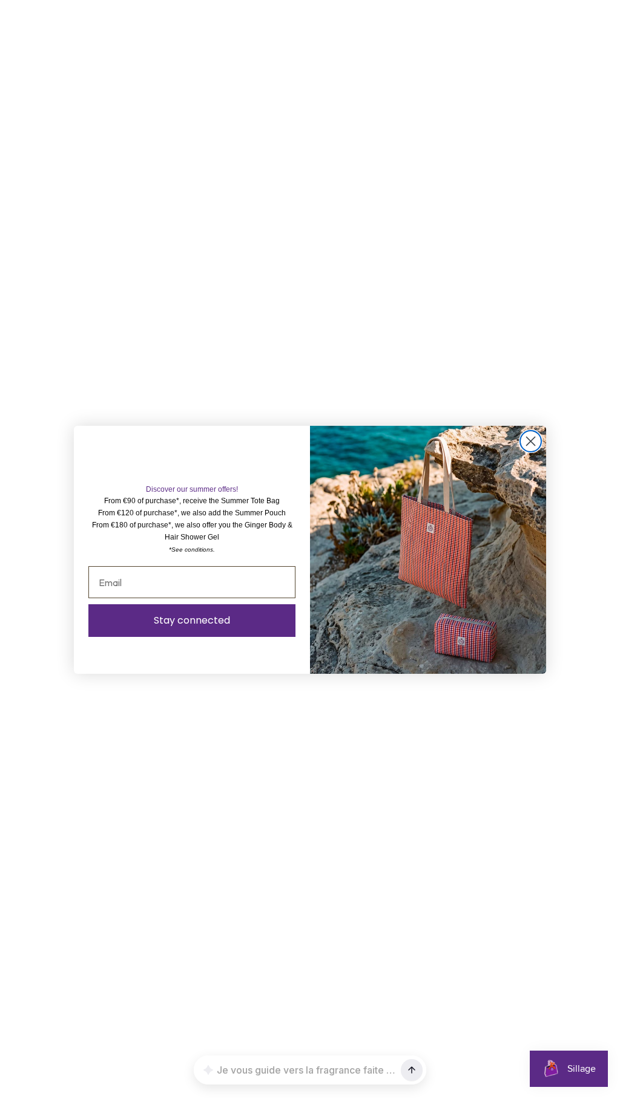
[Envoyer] (412, 1070)
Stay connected (192, 620)
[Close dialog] (530, 441)
